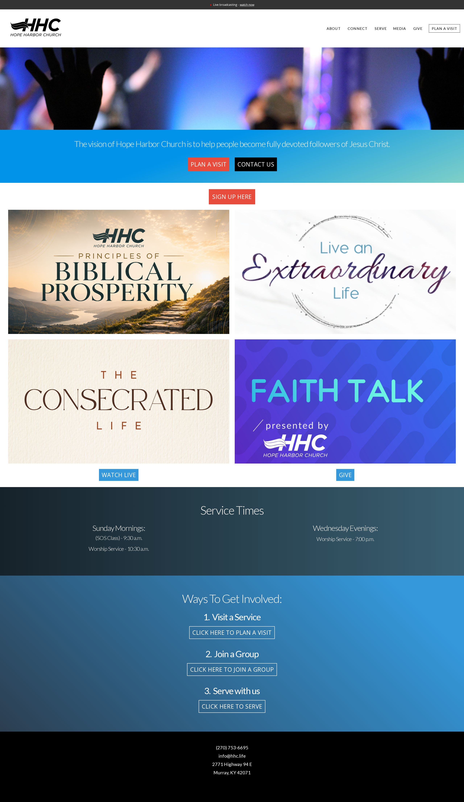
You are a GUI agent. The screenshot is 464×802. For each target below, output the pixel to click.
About (334, 28)
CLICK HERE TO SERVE (232, 706)
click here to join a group (232, 669)
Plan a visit (209, 164)
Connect (358, 28)
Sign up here (232, 197)
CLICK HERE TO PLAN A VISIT (232, 632)
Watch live (119, 475)
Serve (381, 28)
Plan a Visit (444, 28)
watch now (247, 5)
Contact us (255, 164)
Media (400, 28)
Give (418, 28)
